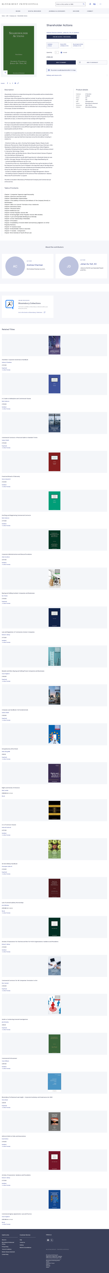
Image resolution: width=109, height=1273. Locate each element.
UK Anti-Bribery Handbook (9, 864)
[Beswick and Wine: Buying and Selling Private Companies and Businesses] (54, 656)
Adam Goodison (6, 557)
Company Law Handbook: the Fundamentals (15, 710)
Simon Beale (5, 1100)
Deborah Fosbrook (6, 827)
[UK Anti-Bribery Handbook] (54, 849)
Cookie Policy (5, 1254)
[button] (94, 4)
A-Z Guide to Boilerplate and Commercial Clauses (16, 398)
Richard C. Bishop (6, 634)
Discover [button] (76, 11)
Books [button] (18, 11)
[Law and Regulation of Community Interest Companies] (54, 617)
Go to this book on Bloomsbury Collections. (30, 312)
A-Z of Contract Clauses (9, 825)
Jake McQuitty (5, 1022)
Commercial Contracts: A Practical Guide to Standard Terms (19, 437)
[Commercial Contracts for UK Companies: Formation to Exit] (54, 966)
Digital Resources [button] (34, 11)
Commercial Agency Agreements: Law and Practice (17, 1214)
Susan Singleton (6, 673)
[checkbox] (53, 45)
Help (21, 1240)
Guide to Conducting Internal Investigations (15, 1019)
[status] (57, 52)
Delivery (22, 1245)
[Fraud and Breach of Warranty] (54, 462)
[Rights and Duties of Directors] (54, 773)
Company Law (12, 16)
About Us (4, 1240)
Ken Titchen (5, 596)
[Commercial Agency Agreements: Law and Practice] (54, 1199)
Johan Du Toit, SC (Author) (71, 32)
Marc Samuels (5, 983)
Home (3, 16)
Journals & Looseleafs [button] (57, 11)
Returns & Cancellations (25, 1247)
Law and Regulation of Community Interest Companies (18, 632)
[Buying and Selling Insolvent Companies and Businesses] (54, 578)
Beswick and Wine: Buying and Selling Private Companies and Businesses (23, 671)
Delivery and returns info (54, 75)
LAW (7, 16)
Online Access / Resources (62, 37)
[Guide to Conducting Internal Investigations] (54, 1004)
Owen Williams (5, 1061)
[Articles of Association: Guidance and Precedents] (54, 1160)
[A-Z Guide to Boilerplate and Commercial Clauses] (54, 384)
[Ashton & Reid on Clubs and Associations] (54, 1121)
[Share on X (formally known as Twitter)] (10, 83)
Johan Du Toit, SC (88, 264)
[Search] (83, 4)
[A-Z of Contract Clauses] (54, 810)
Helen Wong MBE (6, 751)
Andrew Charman (35, 265)
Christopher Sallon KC (7, 866)
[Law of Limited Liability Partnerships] (54, 888)
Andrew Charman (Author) (54, 32)
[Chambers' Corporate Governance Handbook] (54, 345)
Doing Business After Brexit (10, 749)
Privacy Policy (5, 1246)
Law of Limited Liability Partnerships (12, 902)
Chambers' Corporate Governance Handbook (15, 359)
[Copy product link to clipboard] (18, 83)
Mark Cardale (5, 790)
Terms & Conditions (6, 1249)
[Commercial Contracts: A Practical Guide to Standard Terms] (54, 423)
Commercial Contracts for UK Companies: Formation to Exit (19, 980)
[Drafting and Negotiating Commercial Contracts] (54, 500)
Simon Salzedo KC (6, 479)
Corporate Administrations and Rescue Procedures (17, 554)
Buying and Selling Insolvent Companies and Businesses (18, 593)
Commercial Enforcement (9, 1058)
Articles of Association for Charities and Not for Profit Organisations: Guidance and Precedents (30, 941)
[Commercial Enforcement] (54, 1043)
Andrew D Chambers (7, 362)
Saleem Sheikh (5, 440)
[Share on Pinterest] (12, 83)
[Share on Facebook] (7, 83)
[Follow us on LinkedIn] (48, 1240)
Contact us (22, 1242)
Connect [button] (90, 11)
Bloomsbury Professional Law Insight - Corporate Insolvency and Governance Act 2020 (27, 1097)
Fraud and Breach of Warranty (11, 476)
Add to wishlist (92, 62)
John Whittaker (5, 905)
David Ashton (5, 1139)
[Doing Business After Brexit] (54, 734)
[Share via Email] (15, 83)
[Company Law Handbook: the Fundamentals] (54, 695)
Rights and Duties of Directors (11, 788)
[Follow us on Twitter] (51, 1240)
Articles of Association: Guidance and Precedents (16, 1175)
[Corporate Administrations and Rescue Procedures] (54, 539)
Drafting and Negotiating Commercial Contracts (16, 515)
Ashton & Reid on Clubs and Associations (14, 1136)
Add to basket (61, 62)
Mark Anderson (5, 401)
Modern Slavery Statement (8, 1252)
